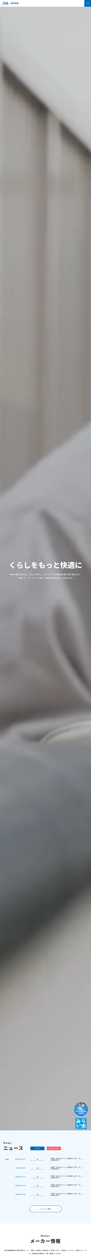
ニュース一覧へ (45, 1209)
